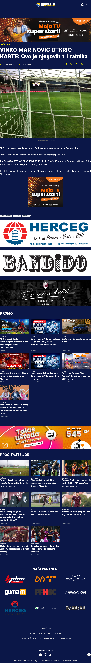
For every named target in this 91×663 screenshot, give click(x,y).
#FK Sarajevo (6, 216)
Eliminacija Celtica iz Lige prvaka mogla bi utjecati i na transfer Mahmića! (43, 483)
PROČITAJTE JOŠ (14, 455)
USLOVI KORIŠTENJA (28, 638)
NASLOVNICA (45, 628)
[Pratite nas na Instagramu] (76, 64)
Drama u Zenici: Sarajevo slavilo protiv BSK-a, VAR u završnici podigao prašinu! (76, 483)
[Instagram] (45, 654)
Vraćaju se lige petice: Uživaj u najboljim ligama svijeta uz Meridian (14, 376)
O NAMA (32, 633)
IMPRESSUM (66, 638)
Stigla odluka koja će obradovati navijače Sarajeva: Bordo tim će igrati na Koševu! (14, 483)
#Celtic (17, 216)
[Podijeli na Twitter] (71, 64)
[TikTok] (50, 654)
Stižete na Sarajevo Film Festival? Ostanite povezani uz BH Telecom (76, 376)
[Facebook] (40, 654)
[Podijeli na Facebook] (66, 64)
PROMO (6, 313)
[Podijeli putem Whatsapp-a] (87, 64)
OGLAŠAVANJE (45, 633)
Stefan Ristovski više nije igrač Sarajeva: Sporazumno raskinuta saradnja (14, 549)
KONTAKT (58, 633)
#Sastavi (26, 216)
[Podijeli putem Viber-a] (82, 64)
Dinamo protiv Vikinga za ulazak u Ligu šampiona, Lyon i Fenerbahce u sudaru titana (45, 342)
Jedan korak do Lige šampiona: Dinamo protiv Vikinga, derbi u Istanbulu (45, 376)
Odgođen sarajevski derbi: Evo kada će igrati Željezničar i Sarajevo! (45, 549)
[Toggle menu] (3, 4)
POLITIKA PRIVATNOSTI (49, 638)
